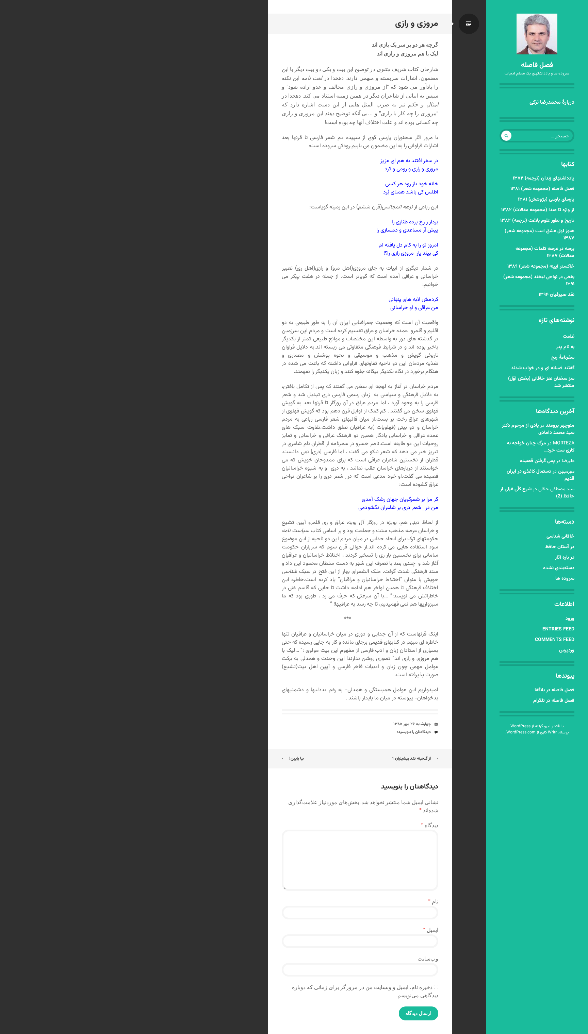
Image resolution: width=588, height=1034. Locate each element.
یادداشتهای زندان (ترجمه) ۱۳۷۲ (543, 178)
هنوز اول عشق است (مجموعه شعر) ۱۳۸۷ (539, 234)
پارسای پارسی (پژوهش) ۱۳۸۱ (546, 199)
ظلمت (568, 336)
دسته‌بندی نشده (558, 568)
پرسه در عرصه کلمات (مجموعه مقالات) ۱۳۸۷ (545, 252)
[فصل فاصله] (537, 34)
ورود (570, 619)
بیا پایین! (296, 759)
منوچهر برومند (560, 425)
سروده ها (564, 578)
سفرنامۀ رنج (562, 357)
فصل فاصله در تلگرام (553, 701)
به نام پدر (565, 347)
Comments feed (554, 640)
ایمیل (430, 930)
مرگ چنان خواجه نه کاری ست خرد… (540, 447)
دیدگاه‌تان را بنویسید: (414, 732)
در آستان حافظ (559, 547)
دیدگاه (429, 825)
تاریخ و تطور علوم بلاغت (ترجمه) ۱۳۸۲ (537, 220)
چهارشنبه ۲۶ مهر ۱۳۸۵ (412, 724)
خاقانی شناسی (560, 536)
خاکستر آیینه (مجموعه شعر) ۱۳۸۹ (540, 266)
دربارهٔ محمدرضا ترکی (551, 102)
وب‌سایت (428, 958)
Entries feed (558, 629)
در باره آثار (564, 557)
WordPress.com (521, 732)
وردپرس (566, 650)
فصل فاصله (537, 65)
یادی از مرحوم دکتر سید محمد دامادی (538, 429)
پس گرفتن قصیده (537, 461)
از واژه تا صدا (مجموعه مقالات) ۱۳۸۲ (537, 210)
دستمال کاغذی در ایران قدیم (540, 475)
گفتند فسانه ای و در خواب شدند (542, 368)
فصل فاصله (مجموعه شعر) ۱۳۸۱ (542, 189)
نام (433, 901)
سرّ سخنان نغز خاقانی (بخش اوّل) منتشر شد (541, 382)
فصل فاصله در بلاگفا (554, 690)
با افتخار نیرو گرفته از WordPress (537, 726)
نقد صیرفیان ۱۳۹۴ (556, 295)
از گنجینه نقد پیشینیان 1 (411, 759)
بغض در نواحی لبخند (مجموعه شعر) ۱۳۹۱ (538, 280)
